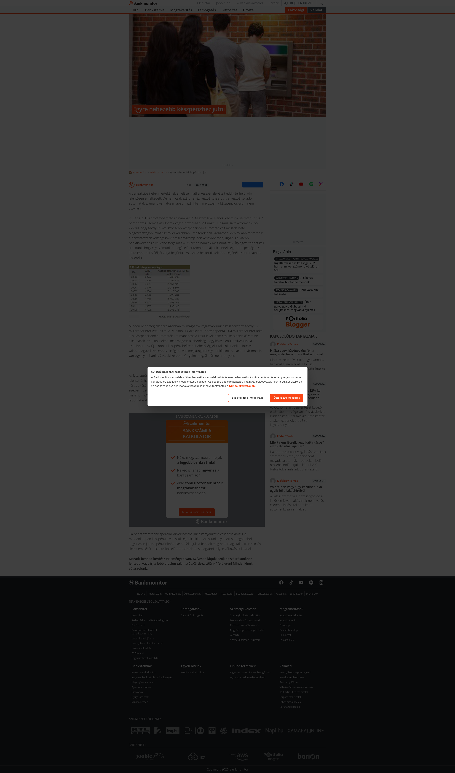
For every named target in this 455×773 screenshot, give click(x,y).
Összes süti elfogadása (287, 397)
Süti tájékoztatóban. (242, 385)
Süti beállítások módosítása (247, 397)
